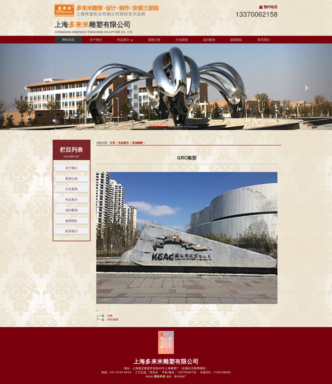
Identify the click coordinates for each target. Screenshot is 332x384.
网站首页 (68, 39)
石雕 (109, 315)
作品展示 (123, 39)
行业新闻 (182, 39)
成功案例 (209, 39)
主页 (112, 142)
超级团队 (236, 39)
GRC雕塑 (112, 319)
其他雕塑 (137, 142)
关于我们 (96, 39)
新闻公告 (154, 39)
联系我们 (264, 39)
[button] (25, 86)
